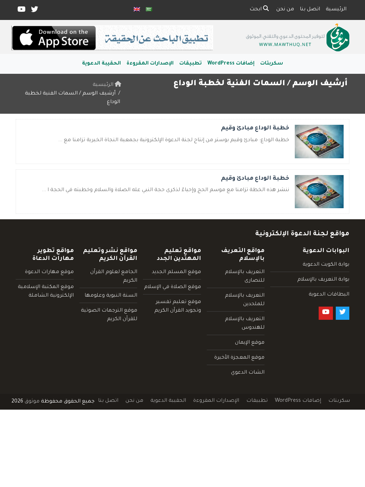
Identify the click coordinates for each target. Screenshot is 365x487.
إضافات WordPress (231, 64)
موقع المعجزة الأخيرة (239, 358)
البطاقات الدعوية (329, 295)
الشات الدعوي (247, 373)
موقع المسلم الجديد (176, 272)
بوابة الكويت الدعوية (326, 265)
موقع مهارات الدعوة (49, 272)
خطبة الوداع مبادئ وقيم (255, 128)
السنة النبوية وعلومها (110, 296)
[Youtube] (21, 11)
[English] (137, 10)
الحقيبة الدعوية (101, 64)
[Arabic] (149, 10)
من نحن (285, 9)
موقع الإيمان (249, 343)
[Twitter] (34, 11)
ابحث (256, 9)
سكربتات (271, 64)
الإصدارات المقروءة (150, 64)
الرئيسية (336, 9)
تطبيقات (190, 64)
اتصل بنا (310, 9)
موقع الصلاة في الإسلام (172, 287)
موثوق (32, 402)
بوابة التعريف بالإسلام (323, 280)
